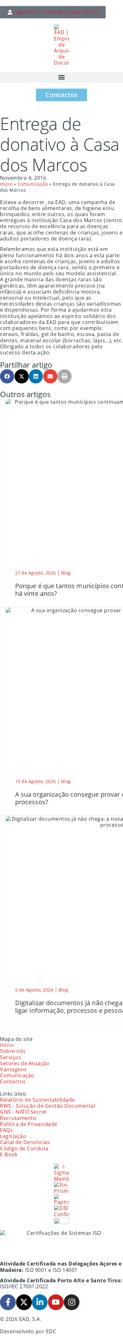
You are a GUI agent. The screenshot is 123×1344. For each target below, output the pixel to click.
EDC (51, 1331)
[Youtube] (56, 1302)
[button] (61, 77)
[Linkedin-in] (40, 1302)
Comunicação (33, 184)
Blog (66, 573)
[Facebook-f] (8, 1302)
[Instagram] (71, 1302)
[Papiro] (61, 1199)
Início (6, 184)
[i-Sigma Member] (61, 1173)
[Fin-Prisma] (61, 1188)
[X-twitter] (24, 1302)
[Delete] (61, 1220)
